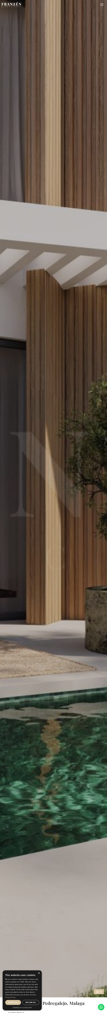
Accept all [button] (13, 1002)
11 (101, 992)
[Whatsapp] (101, 1007)
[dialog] (22, 990)
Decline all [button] (30, 1002)
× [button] (39, 973)
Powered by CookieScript (22, 1008)
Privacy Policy (10, 997)
